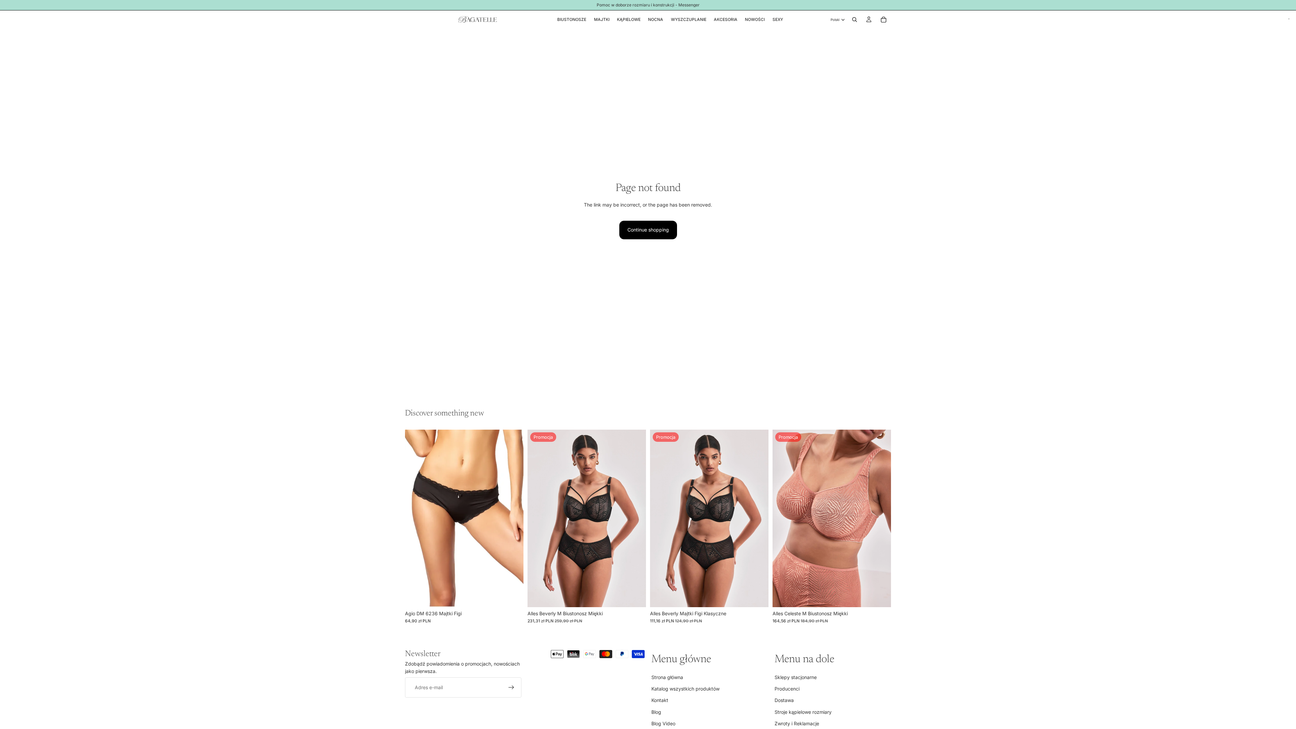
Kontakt (659, 700)
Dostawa (784, 700)
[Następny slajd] (636, 518)
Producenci (787, 689)
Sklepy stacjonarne (796, 677)
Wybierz (518, 596)
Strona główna (667, 677)
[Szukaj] (854, 19)
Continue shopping (648, 230)
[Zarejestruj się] (511, 687)
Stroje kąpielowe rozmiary (803, 712)
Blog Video (663, 723)
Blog (656, 712)
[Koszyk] (883, 19)
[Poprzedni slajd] (538, 518)
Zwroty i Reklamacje (797, 723)
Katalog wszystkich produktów (685, 689)
